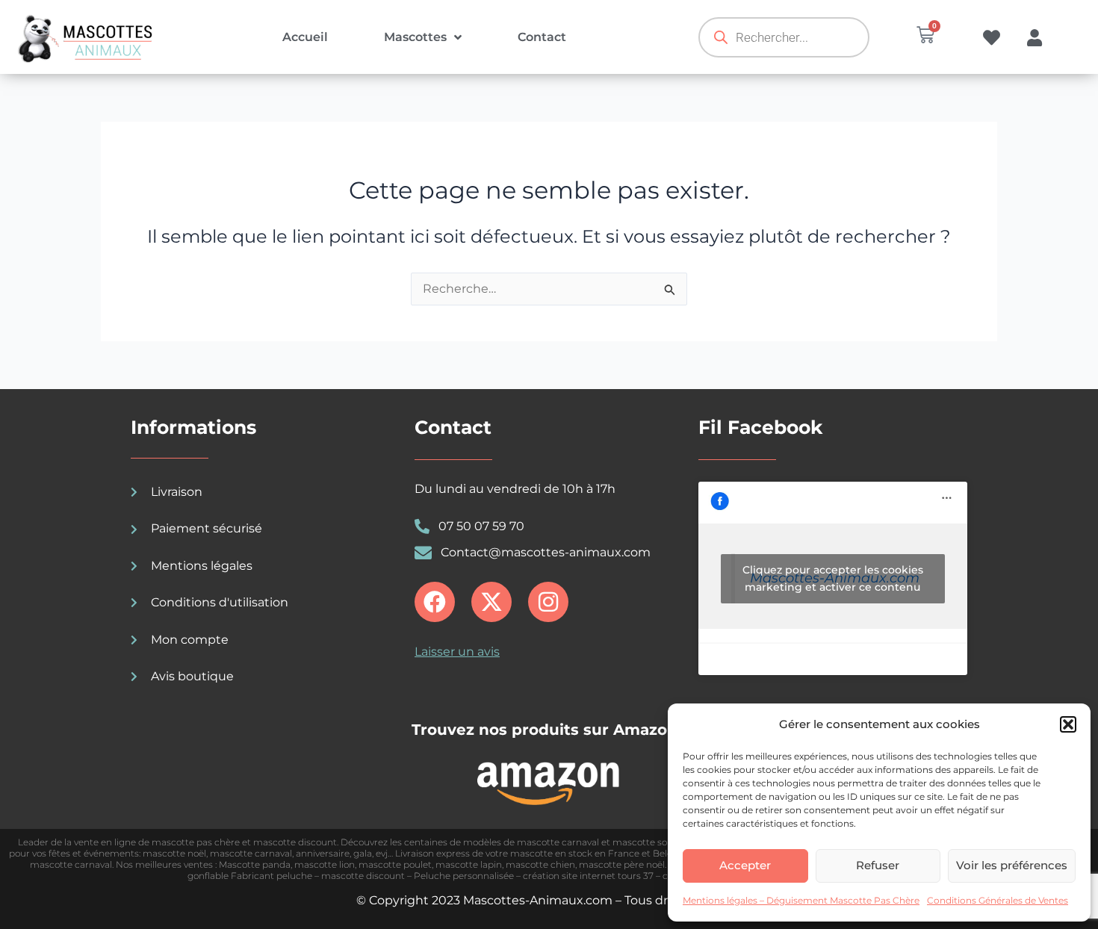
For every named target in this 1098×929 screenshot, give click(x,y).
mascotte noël (174, 853)
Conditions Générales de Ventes (997, 900)
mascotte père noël (622, 864)
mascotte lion (324, 864)
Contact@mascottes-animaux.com (546, 552)
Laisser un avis (457, 651)
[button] (1068, 724)
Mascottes (415, 37)
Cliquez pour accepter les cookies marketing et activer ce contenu (832, 578)
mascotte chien (540, 864)
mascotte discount (295, 842)
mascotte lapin (468, 864)
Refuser (877, 865)
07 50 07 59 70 (481, 526)
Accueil (305, 37)
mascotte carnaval (251, 853)
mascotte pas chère (196, 842)
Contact (542, 37)
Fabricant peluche (271, 875)
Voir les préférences (1011, 865)
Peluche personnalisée (464, 875)
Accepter (745, 865)
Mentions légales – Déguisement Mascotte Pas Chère (801, 900)
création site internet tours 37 (588, 875)
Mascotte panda (255, 864)
